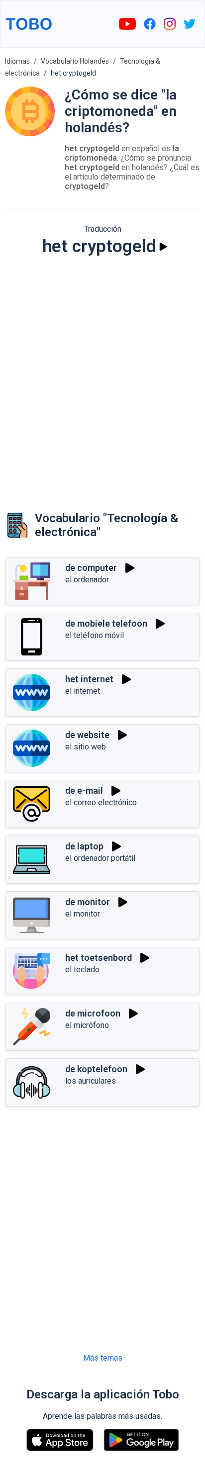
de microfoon (92, 1013)
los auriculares (90, 1081)
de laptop (84, 846)
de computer (91, 567)
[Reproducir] (163, 246)
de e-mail (84, 790)
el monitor (82, 914)
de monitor (87, 902)
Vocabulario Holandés (75, 61)
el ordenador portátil (100, 858)
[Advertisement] (102, 374)
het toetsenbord (98, 957)
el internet (82, 691)
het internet (89, 679)
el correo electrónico (101, 802)
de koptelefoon (96, 1069)
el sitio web (85, 746)
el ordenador (87, 579)
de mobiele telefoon (106, 623)
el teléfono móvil (94, 635)
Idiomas (17, 61)
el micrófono (87, 1025)
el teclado (82, 969)
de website (87, 735)
